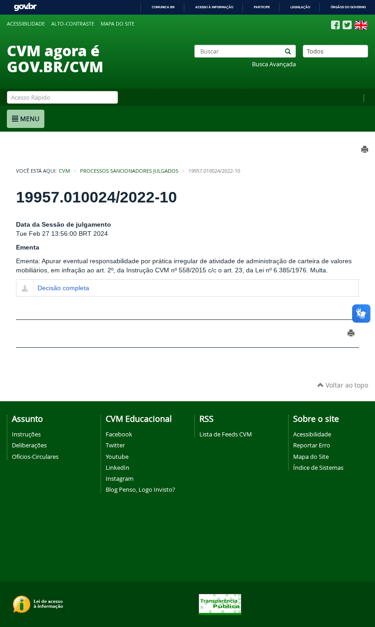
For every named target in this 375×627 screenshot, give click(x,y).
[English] (361, 25)
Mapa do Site (311, 456)
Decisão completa (63, 288)
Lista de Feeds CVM (225, 434)
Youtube (117, 456)
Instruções (26, 434)
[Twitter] (347, 25)
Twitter (115, 445)
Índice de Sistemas (318, 467)
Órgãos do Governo (348, 7)
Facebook (119, 434)
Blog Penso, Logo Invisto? (140, 489)
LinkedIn (117, 467)
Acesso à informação (214, 7)
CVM (64, 171)
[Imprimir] (351, 332)
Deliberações (29, 445)
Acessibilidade (26, 24)
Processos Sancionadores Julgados (129, 171)
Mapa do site (117, 24)
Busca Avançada (274, 64)
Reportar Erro (311, 445)
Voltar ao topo (346, 385)
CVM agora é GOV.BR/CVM (55, 58)
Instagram (120, 478)
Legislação (300, 7)
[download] (25, 288)
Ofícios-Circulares (35, 456)
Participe (262, 7)
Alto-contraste (72, 24)
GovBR (25, 7)
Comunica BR (163, 7)
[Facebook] (335, 25)
